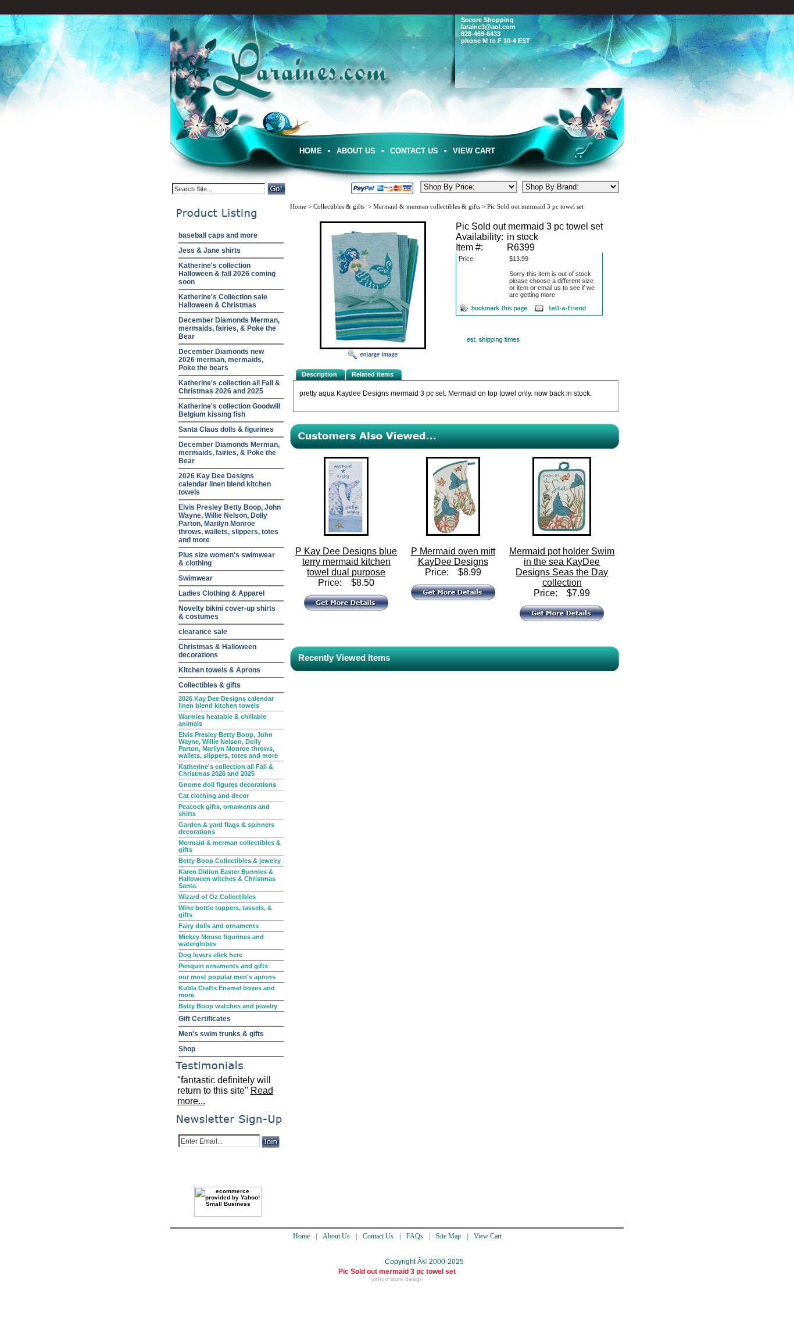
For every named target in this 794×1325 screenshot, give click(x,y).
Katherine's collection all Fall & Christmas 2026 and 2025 (229, 387)
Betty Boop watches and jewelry (227, 1005)
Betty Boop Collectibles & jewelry (229, 860)
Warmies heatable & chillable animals (222, 720)
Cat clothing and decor (213, 795)
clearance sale (202, 632)
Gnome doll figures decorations (227, 784)
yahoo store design (397, 1279)
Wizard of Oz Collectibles (217, 896)
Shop (186, 1049)
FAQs (414, 1236)
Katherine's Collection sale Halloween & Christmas (222, 301)
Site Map (448, 1236)
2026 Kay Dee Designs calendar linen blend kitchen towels (224, 484)
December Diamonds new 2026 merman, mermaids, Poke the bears (221, 360)
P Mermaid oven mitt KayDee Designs (453, 556)
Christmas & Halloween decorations (217, 651)
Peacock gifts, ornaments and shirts (224, 810)
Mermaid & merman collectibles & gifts (229, 846)
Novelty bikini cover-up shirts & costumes (227, 612)
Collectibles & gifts (209, 685)
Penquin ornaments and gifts (223, 965)
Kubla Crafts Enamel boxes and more (226, 991)
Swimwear (195, 578)
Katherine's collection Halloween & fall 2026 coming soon (227, 274)
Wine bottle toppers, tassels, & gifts (225, 911)
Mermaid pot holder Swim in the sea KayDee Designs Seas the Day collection (561, 567)
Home (310, 150)
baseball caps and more (217, 235)
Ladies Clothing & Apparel (221, 593)
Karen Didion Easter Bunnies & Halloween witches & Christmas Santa (227, 878)
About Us (356, 150)
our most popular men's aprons (227, 976)
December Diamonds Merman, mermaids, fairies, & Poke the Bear (229, 328)
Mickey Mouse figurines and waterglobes (221, 940)
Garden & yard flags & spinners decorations (226, 828)
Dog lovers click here (210, 954)
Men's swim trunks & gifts (221, 1034)
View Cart (474, 150)
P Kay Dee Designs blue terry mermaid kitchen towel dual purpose (346, 561)
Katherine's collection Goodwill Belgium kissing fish (229, 410)
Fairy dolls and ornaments (218, 925)
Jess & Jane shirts (209, 250)
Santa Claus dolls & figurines (226, 429)
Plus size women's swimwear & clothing (226, 559)
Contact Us (414, 150)
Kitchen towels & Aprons (219, 670)
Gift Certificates (204, 1019)
